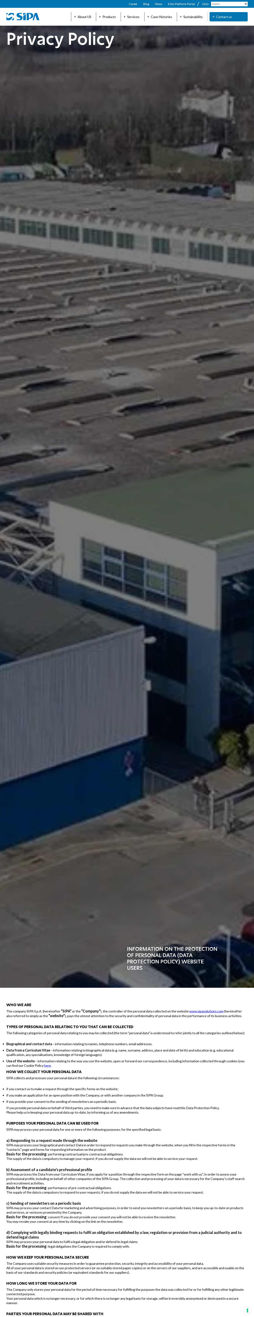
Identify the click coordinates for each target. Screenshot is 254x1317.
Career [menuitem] (133, 4)
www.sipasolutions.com (206, 1011)
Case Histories (161, 17)
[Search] (246, 4)
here (47, 1065)
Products (109, 17)
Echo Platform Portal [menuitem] (181, 4)
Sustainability (193, 17)
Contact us (224, 17)
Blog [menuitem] (146, 4)
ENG (205, 4)
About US (84, 17)
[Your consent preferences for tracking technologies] (247, 1310)
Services (133, 17)
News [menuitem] (158, 4)
